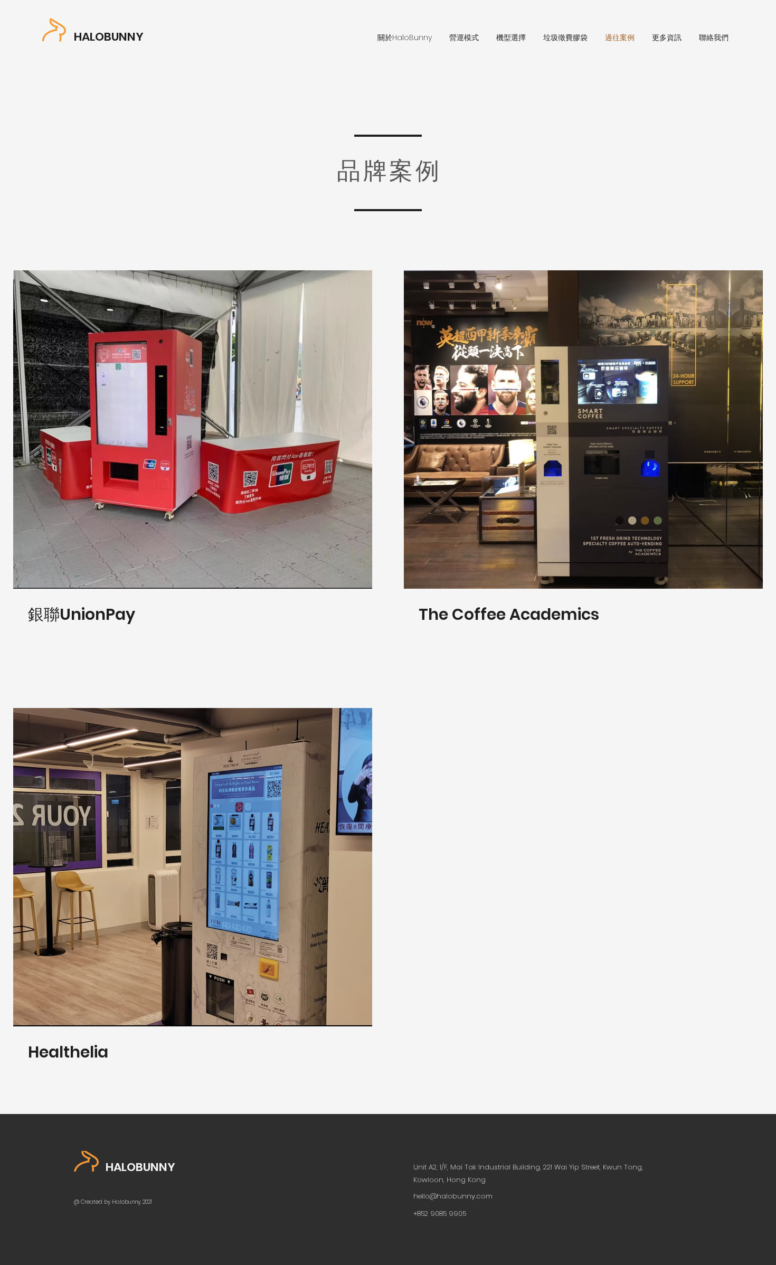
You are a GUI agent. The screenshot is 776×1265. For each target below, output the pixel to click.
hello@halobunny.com (453, 1196)
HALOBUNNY (109, 37)
